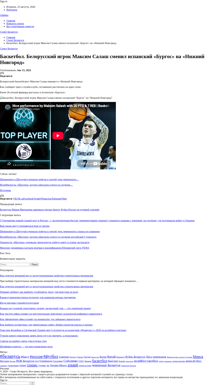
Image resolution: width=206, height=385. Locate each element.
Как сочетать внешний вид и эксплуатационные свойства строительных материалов (46, 275)
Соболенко (71, 361)
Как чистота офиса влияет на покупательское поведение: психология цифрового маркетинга (51, 313)
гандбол (152, 361)
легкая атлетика (178, 361)
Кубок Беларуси (135, 356)
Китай (111, 356)
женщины (168, 361)
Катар (103, 356)
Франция (87, 361)
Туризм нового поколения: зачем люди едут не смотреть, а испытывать (39, 335)
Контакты (11, 9)
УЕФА (81, 361)
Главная (10, 20)
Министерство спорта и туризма (179, 357)
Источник (5, 190)
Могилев (4, 361)
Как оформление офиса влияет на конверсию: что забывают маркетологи (40, 319)
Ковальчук (120, 357)
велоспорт (130, 361)
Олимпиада (45, 361)
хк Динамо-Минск (57, 365)
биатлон (113, 361)
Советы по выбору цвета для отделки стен (23, 341)
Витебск (73, 357)
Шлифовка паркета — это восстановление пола (26, 346)
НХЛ (37, 361)
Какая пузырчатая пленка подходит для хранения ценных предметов (38, 297)
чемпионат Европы (128, 366)
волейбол (140, 361)
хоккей (72, 365)
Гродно (87, 357)
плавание (3, 366)
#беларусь (10, 356)
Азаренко (64, 356)
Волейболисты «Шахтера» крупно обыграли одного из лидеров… (36, 185)
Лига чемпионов (156, 356)
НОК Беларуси (25, 361)
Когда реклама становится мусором (19, 303)
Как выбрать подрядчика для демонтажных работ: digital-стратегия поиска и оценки (46, 324)
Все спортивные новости (20, 26)
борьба (122, 361)
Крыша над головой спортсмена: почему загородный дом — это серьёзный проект (45, 308)
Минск (198, 356)
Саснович (58, 361)
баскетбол (99, 361)
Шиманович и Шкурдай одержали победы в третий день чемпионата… (39, 179)
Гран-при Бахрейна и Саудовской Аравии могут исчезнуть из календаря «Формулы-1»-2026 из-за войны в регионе (63, 330)
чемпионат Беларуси (106, 365)
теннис (32, 365)
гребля (161, 361)
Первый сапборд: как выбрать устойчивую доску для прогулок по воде (39, 292)
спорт (22, 365)
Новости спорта (15, 23)
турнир (42, 365)
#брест (25, 356)
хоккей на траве (85, 365)
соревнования (13, 365)
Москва (12, 361)
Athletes (4, 15)
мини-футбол (193, 361)
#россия (36, 356)
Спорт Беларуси (9, 32)
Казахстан (95, 357)
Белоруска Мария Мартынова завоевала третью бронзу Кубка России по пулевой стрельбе (49, 209)
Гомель (80, 357)
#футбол (50, 356)
